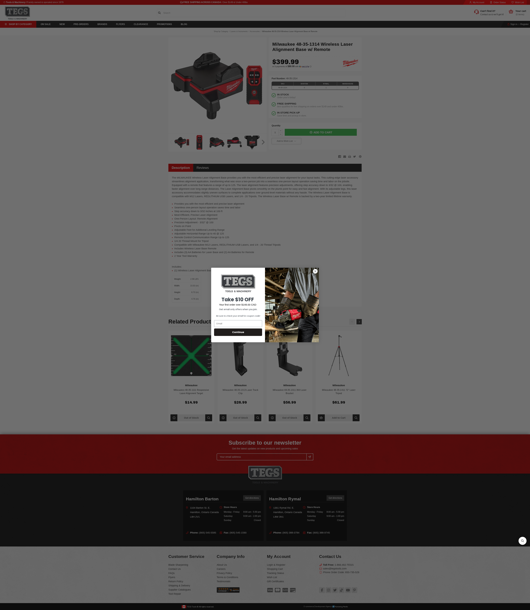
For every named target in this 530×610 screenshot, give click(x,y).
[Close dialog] (315, 271)
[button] (523, 541)
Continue (238, 332)
